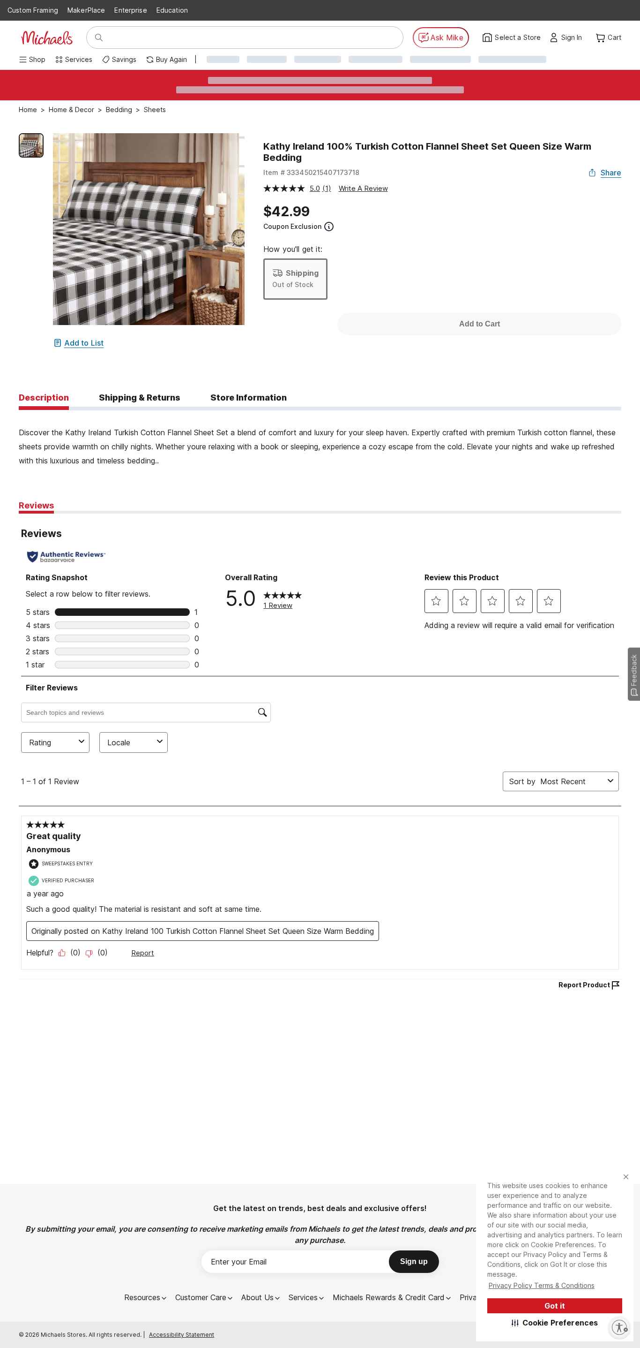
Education (172, 10)
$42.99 (286, 211)
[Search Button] (99, 37)
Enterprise (130, 10)
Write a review (363, 188)
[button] (555, 1322)
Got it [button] (554, 1305)
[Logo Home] (47, 37)
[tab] (44, 398)
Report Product (584, 985)
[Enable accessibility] (619, 1327)
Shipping (302, 273)
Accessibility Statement (181, 1334)
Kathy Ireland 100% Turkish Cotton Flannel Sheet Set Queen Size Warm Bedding (427, 152)
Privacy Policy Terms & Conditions (542, 1285)
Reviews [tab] (36, 505)
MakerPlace (86, 10)
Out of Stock (292, 284)
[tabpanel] (320, 439)
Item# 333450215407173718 (311, 172)
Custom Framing (32, 10)
